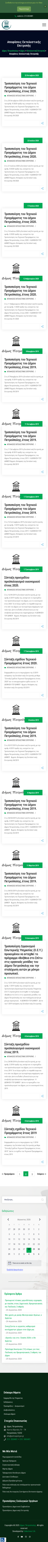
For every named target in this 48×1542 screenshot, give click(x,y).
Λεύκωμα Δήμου (9, 1414)
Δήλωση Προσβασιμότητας (12, 1481)
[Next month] (39, 1219)
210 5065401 (25, 1439)
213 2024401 (12, 1439)
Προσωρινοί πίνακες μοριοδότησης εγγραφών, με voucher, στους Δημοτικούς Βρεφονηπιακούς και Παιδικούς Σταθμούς (23, 1303)
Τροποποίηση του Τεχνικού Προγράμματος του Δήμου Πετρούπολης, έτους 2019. (20, 363)
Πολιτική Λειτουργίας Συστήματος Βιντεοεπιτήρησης (22, 1492)
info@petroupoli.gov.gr (15, 1436)
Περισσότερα (24, 9)
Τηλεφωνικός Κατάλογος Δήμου (14, 1473)
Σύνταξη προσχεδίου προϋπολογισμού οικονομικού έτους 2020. (22, 581)
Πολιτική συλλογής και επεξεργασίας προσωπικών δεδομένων (21, 1486)
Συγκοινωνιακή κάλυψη (11, 1465)
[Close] (45, 6)
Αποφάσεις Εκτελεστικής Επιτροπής (20, 96)
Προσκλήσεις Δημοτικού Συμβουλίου (16, 1506)
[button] (3, 1540)
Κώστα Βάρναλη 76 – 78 (16, 1430)
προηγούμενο (9, 1174)
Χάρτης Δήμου (7, 1469)
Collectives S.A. (30, 1531)
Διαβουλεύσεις (9, 1410)
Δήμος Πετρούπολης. (28, 1525)
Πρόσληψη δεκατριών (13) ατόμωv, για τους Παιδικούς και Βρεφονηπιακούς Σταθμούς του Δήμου (23, 1352)
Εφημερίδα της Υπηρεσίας (13, 1398)
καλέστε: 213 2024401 (25, 16)
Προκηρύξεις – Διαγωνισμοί (14, 1406)
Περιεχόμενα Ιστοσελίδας (12, 1457)
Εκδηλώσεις (8, 1402)
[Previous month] (8, 1219)
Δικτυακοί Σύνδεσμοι (10, 1477)
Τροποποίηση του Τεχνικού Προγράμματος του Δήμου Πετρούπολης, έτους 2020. (20, 87)
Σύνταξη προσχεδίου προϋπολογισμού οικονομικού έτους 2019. (22, 1048)
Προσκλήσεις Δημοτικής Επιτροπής (15, 1510)
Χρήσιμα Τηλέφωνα (9, 1461)
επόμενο (40, 1174)
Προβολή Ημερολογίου (15, 1270)
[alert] (24, 1263)
